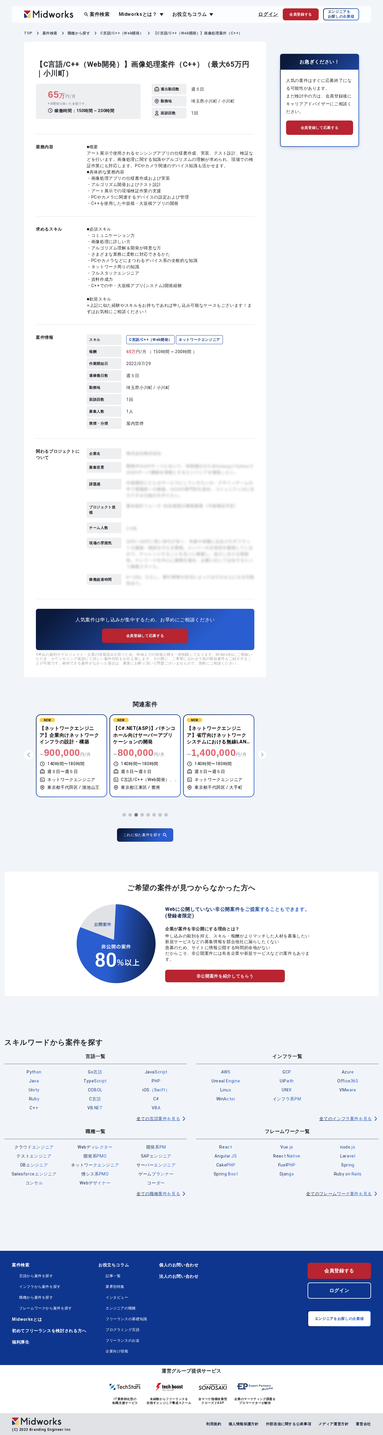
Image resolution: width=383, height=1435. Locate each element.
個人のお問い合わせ (179, 1264)
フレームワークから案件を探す (45, 1308)
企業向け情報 (117, 1351)
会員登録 (300, 14)
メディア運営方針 (333, 1424)
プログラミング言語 (123, 1330)
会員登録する (339, 1271)
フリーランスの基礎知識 (126, 1319)
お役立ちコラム (113, 1264)
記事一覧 (113, 1276)
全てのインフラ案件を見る (345, 1118)
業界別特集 (115, 1287)
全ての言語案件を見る (158, 1118)
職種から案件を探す (36, 1297)
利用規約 (213, 1424)
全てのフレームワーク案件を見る (339, 1193)
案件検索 (100, 14)
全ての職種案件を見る (158, 1193)
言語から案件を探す (36, 1276)
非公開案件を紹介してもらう (225, 976)
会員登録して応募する (145, 636)
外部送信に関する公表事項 (288, 1424)
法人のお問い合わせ (179, 1276)
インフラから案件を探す (40, 1287)
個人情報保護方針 (244, 1424)
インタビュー (117, 1297)
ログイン (268, 14)
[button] (124, 815)
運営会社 (363, 1424)
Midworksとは (27, 1319)
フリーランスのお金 (123, 1340)
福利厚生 (21, 1342)
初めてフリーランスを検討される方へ (49, 1330)
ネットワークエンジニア (199, 340)
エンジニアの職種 (121, 1308)
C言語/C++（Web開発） (150, 340)
